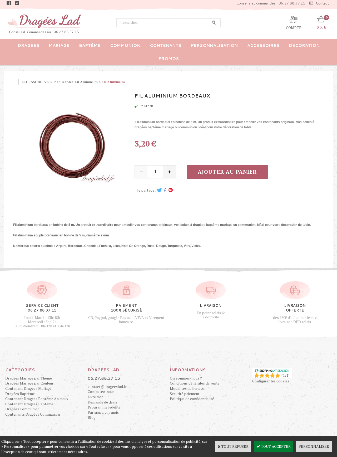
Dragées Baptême (20, 393)
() (285, 375)
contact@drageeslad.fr (107, 386)
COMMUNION (125, 45)
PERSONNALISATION (214, 45)
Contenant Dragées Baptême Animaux (36, 398)
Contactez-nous (101, 391)
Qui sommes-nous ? (186, 378)
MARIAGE (59, 45)
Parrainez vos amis (103, 412)
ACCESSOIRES (263, 45)
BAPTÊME (90, 45)
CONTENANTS (165, 45)
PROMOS (168, 58)
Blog (92, 417)
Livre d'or (95, 396)
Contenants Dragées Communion (32, 414)
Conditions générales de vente (195, 383)
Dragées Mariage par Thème (28, 378)
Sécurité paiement (185, 393)
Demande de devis (102, 402)
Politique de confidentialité (192, 398)
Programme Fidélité (104, 407)
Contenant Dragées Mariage (28, 388)
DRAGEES (28, 45)
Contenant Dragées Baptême (29, 403)
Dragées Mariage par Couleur (29, 383)
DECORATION (304, 45)
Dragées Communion (22, 408)
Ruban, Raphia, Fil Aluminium (74, 81)
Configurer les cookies (270, 380)
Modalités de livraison (188, 388)
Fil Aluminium (113, 81)
